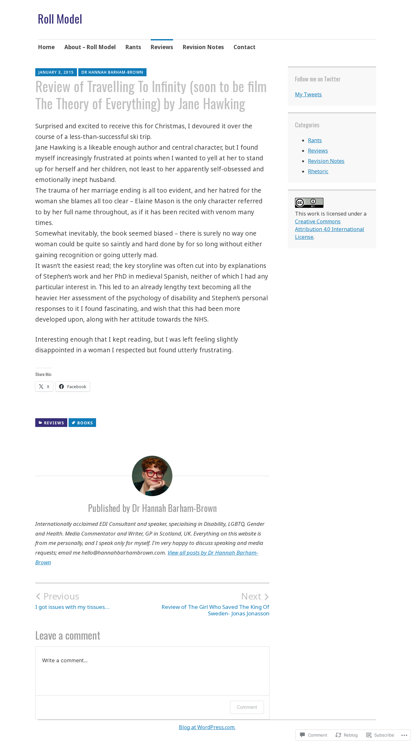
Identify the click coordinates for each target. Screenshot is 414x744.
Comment (247, 707)
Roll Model (60, 18)
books (85, 423)
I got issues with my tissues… (72, 600)
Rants (133, 47)
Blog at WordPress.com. (207, 727)
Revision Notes (203, 47)
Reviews (162, 47)
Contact (245, 47)
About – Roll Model (90, 47)
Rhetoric (318, 171)
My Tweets (308, 94)
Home (46, 47)
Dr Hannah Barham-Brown (112, 72)
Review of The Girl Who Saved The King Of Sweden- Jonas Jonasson (215, 604)
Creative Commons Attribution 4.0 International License (329, 229)
